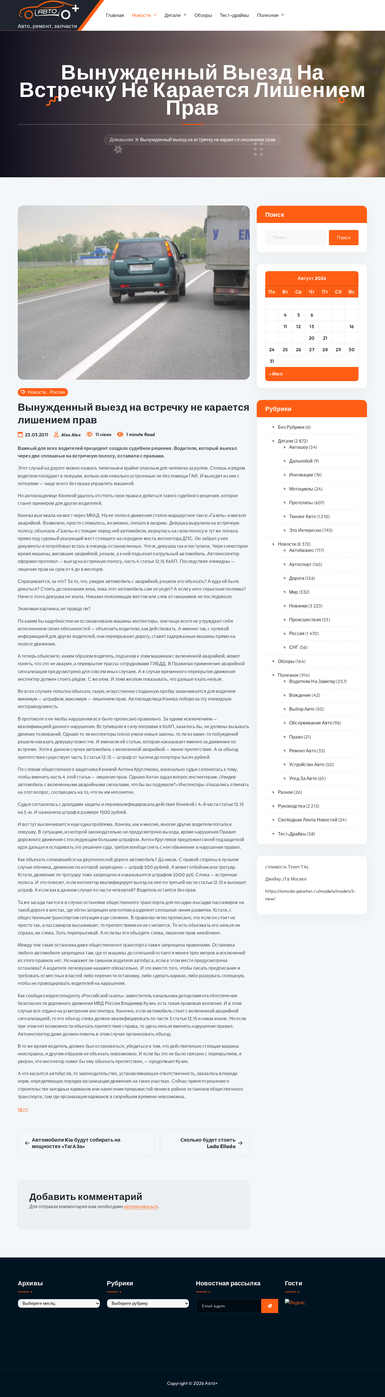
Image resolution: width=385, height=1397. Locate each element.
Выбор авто (302, 709)
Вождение (300, 695)
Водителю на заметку (312, 681)
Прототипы (301, 502)
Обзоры (203, 15)
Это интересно (305, 530)
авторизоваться (141, 1206)
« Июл (276, 374)
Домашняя (121, 139)
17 (272, 338)
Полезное (267, 15)
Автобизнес (301, 550)
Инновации (301, 475)
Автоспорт (300, 564)
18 (285, 338)
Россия (57, 392)
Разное (285, 792)
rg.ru (23, 1108)
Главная (115, 15)
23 (351, 338)
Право (296, 737)
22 (338, 338)
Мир (293, 592)
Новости (141, 15)
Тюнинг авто (302, 516)
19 (298, 338)
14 (325, 326)
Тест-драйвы (234, 15)
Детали (173, 15)
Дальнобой (301, 461)
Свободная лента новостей (307, 820)
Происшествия (305, 619)
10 (272, 326)
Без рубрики (291, 427)
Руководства (291, 806)
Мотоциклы (301, 489)
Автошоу (298, 447)
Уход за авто (303, 778)
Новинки (298, 606)
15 (338, 326)
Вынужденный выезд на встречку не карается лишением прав (207, 139)
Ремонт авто (302, 750)
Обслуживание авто (310, 723)
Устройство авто (306, 764)
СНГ (293, 647)
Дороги (296, 578)
